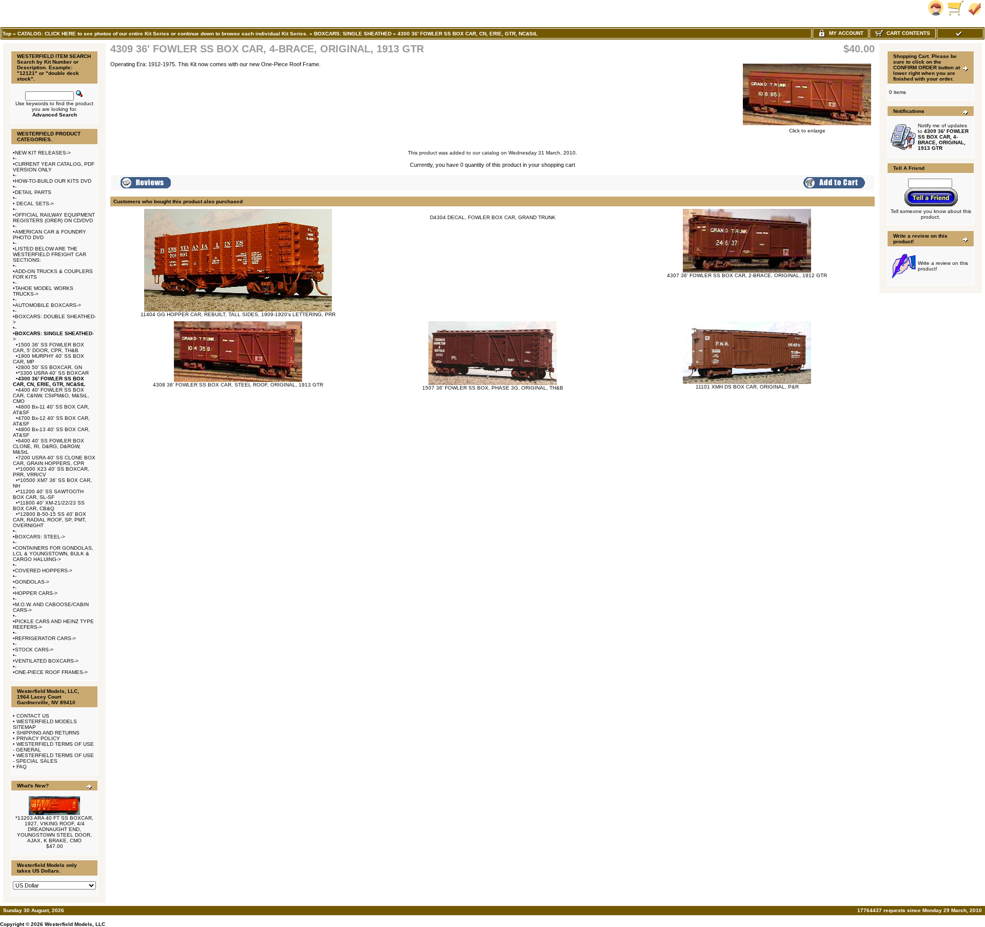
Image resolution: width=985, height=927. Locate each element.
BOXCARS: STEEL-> (40, 536)
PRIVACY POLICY (38, 738)
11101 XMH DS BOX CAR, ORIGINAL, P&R (747, 387)
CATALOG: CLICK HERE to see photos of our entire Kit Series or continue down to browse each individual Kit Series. (162, 33)
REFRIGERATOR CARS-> (45, 638)
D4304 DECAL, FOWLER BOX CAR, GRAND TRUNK (493, 217)
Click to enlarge (807, 130)
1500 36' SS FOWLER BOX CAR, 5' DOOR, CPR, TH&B (48, 347)
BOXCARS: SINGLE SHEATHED (352, 33)
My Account (844, 33)
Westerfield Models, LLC (75, 924)
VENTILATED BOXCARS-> (46, 661)
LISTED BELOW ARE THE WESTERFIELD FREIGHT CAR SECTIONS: (49, 254)
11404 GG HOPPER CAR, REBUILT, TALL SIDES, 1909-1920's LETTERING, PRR (238, 314)
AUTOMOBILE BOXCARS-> (48, 305)
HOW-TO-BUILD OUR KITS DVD (53, 181)
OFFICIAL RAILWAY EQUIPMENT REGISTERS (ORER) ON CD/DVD (54, 217)
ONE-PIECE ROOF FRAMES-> (51, 672)
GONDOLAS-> (32, 582)
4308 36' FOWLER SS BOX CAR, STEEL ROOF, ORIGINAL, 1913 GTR (238, 385)
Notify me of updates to (943, 137)
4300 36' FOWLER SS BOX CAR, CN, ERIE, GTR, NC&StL (468, 33)
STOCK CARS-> (34, 649)
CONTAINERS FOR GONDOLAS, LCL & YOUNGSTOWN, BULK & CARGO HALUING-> (53, 553)
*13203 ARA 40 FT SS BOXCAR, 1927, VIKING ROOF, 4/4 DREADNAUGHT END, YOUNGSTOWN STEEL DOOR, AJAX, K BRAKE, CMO (54, 829)
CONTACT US (32, 716)
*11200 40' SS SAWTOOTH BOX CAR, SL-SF (48, 494)
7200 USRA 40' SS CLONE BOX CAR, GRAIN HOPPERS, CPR (54, 460)
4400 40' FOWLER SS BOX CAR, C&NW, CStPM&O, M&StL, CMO (51, 395)
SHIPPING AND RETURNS (48, 733)
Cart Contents (906, 33)
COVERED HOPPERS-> (43, 570)
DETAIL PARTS (33, 192)
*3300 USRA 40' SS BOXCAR (53, 373)
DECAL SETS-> (34, 203)
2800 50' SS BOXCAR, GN (50, 367)
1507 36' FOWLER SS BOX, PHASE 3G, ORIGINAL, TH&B (492, 388)
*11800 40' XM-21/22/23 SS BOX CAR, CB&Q (49, 505)
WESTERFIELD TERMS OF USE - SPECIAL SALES (53, 758)
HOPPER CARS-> (36, 593)
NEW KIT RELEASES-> (43, 153)
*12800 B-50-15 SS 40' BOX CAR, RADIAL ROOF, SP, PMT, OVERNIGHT (49, 519)
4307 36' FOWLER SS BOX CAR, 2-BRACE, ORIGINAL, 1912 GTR (747, 275)
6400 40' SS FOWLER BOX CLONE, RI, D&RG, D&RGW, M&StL (48, 446)
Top (7, 33)
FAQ (21, 766)
